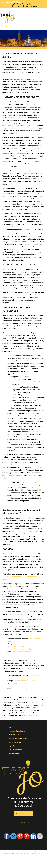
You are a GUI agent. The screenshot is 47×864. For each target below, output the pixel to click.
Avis (26, 6)
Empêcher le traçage (29, 681)
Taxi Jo (12, 746)
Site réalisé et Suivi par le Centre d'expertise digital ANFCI (21, 852)
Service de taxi (15, 735)
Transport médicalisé (17, 731)
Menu (6, 26)
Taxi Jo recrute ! (15, 750)
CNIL (41, 490)
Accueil (17, 6)
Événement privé (16, 742)
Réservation (37, 6)
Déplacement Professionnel (20, 738)
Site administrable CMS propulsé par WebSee (23, 852)
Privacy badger (37, 715)
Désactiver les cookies (30, 644)
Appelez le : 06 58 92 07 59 (12, 2)
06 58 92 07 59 (24, 814)
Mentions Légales (23, 822)
